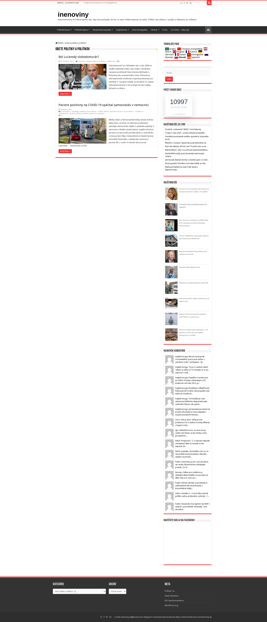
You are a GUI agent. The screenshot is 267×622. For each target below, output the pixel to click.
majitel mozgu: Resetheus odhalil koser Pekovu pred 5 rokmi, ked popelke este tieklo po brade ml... (192, 391)
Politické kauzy (63, 30)
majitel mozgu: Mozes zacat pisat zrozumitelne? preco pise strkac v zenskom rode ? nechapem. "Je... (190, 359)
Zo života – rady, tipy (180, 30)
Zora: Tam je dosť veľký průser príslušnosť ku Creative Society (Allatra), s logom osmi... (192, 422)
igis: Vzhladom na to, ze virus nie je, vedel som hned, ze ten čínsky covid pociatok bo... (190, 433)
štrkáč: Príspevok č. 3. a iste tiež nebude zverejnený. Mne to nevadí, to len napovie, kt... (192, 443)
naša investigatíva (139, 30)
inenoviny (73, 14)
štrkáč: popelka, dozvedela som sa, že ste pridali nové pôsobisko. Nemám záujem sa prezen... (191, 454)
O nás (164, 30)
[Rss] (181, 3)
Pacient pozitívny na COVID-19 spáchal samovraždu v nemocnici (104, 105)
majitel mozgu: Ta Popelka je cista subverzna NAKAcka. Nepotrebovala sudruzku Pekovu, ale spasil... (191, 401)
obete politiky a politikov (96, 61)
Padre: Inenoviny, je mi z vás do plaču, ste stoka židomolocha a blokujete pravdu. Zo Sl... (192, 464)
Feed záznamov (171, 596)
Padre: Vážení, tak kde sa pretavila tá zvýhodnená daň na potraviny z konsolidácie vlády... (191, 486)
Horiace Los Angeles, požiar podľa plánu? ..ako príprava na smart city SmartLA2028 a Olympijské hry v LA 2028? (193, 332)
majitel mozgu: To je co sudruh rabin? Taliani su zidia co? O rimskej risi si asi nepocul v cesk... (191, 370)
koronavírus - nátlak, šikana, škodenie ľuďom (105, 112)
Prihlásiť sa (169, 591)
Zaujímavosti (121, 30)
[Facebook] (184, 3)
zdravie (154, 30)
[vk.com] (190, 3)
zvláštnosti (111, 61)
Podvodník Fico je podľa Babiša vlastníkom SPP (193, 283)
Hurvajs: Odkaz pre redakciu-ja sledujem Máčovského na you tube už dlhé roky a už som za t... (191, 475)
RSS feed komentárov (174, 600)
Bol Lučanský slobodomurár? (79, 57)
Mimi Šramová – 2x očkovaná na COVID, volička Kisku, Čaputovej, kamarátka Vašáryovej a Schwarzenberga (193, 223)
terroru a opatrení (97, 114)
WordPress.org (171, 605)
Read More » (65, 94)
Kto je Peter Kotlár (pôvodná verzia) (189, 267)
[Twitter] (187, 3)
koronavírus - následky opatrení (73, 112)
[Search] (209, 2)
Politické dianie (81, 30)
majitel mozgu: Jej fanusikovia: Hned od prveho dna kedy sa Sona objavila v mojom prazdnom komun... (192, 412)
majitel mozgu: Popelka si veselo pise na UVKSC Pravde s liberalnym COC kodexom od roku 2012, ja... (191, 380)
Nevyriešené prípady (102, 30)
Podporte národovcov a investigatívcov (100, 3)
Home (60, 43)
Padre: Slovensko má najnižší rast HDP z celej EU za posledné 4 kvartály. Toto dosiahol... (192, 507)
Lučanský (81, 61)
